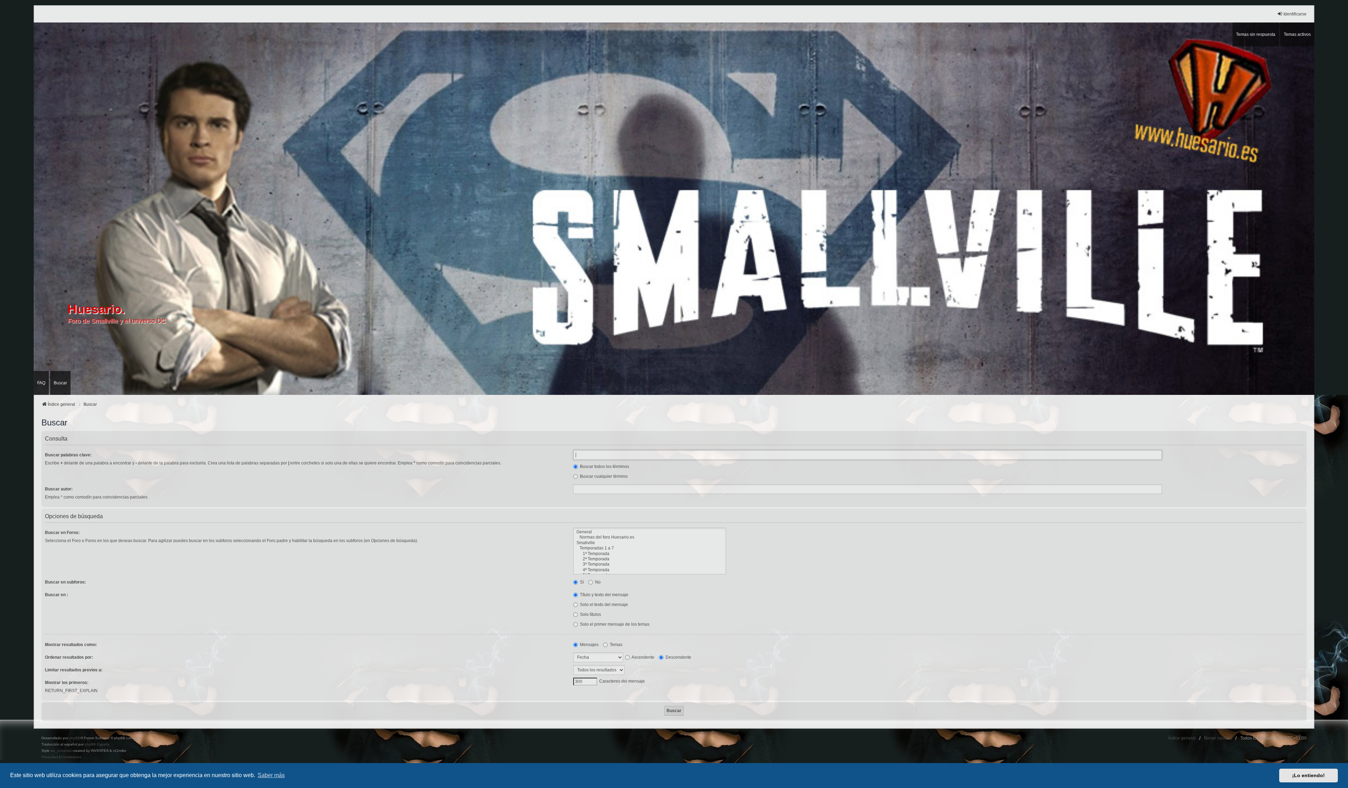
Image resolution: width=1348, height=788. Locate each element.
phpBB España (97, 744)
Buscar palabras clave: (68, 454)
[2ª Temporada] (649, 559)
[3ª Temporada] (649, 564)
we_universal (61, 751)
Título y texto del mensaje (603, 594)
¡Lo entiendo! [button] (1308, 775)
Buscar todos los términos (604, 466)
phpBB (74, 738)
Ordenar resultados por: (69, 657)
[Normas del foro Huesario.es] (649, 537)
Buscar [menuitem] (60, 382)
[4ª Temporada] (649, 570)
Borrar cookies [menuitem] (1218, 738)
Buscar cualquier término (603, 476)
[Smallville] (649, 543)
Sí (581, 582)
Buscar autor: (59, 489)
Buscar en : (56, 594)
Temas (615, 644)
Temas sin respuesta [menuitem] (1255, 34)
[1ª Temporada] (649, 553)
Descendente (678, 657)
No (597, 582)
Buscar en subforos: (65, 582)
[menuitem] (49, 757)
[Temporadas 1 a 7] (649, 548)
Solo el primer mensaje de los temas (614, 624)
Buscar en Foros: (62, 532)
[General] (649, 532)
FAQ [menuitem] (41, 382)
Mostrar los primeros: (66, 682)
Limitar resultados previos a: (74, 669)
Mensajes (589, 644)
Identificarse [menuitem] (1295, 14)
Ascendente (642, 657)
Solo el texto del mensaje (603, 604)
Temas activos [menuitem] (1297, 34)
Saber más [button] (271, 775)
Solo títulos (590, 614)
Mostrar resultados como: (71, 644)
